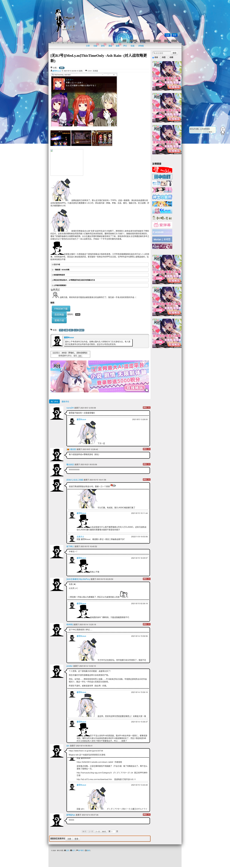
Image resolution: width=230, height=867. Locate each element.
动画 (95, 45)
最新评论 (65, 401)
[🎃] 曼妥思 (71, 449)
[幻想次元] (162, 246)
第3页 (104, 831)
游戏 (103, 45)
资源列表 (133, 41)
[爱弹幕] (162, 224)
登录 (174, 35)
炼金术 (81, 330)
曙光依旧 (70, 464)
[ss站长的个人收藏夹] (162, 203)
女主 (75, 330)
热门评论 (54, 401)
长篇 (66, 330)
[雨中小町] (162, 176)
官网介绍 (59, 320)
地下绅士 (70, 546)
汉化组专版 (145, 41)
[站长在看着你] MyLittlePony (78, 579)
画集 (118, 45)
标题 (171, 57)
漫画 (110, 45)
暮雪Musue (56, 70)
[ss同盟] (162, 210)
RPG (61, 330)
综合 (156, 57)
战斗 (71, 330)
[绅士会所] (162, 196)
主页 (124, 41)
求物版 (174, 41)
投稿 (166, 41)
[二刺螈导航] (162, 217)
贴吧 (88, 850)
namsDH (70, 407)
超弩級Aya (70, 814)
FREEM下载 (61, 308)
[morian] (162, 239)
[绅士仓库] (162, 183)
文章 (88, 45)
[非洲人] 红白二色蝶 (74, 479)
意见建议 (157, 41)
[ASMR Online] (162, 232)
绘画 (132, 45)
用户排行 (81, 850)
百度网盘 (59, 314)
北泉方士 (80, 536)
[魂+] (162, 169)
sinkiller (69, 666)
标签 (164, 57)
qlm (67, 745)
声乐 (125, 45)
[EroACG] (162, 189)
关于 (73, 850)
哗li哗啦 (69, 624)
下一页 (97, 831)
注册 (167, 35)
